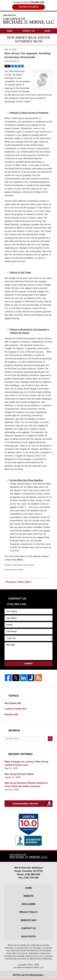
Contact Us (28, 31)
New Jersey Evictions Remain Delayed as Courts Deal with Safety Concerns (26, 785)
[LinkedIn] (23, 677)
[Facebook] (8, 677)
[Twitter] (16, 677)
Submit (28, 663)
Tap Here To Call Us (28, 7)
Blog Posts (28, 936)
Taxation (30, 565)
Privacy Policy (28, 912)
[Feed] (38, 677)
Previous (10, 582)
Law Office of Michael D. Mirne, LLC (28, 967)
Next (28, 582)
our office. (17, 559)
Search (50, 738)
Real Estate (18, 565)
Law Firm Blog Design (27, 975)
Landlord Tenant (15, 709)
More (47, 31)
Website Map (28, 920)
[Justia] (31, 677)
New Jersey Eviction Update (19, 774)
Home (9, 31)
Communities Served (25, 803)
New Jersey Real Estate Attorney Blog (28, 19)
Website (28, 896)
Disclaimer (28, 904)
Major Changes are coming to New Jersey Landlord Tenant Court (26, 763)
